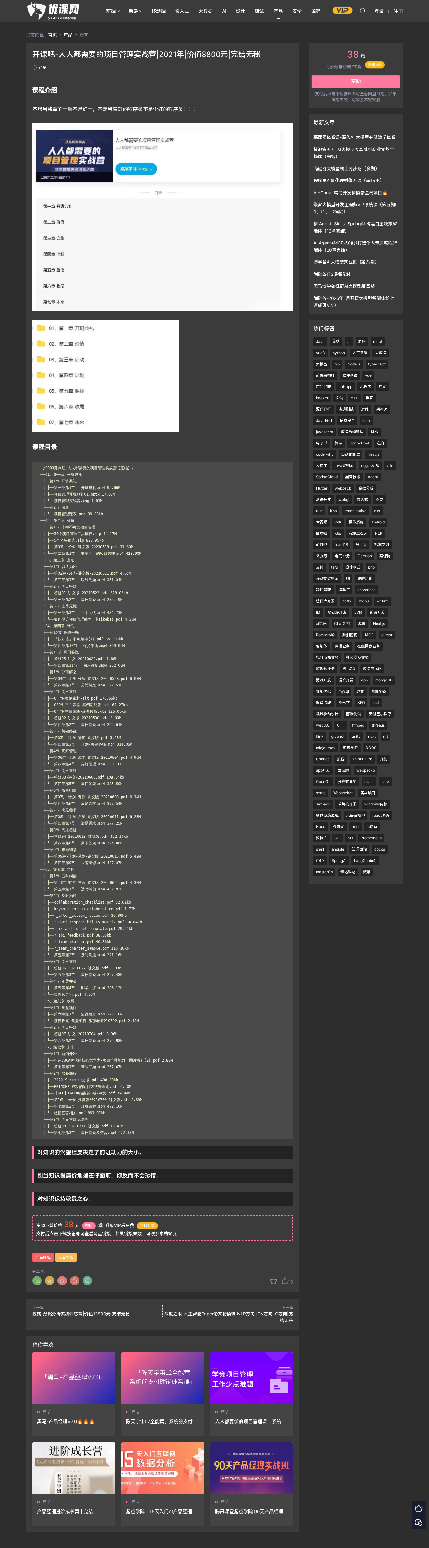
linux (366, 420)
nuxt (372, 736)
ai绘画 (321, 623)
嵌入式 (182, 11)
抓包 (341, 759)
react (377, 341)
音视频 (321, 522)
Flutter (321, 488)
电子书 (321, 443)
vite (390, 465)
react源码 (380, 815)
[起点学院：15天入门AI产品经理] (162, 1468)
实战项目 (367, 792)
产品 (278, 11)
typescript (377, 364)
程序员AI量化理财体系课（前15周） (348, 180)
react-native (356, 510)
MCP (369, 634)
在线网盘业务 (368, 646)
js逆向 (372, 826)
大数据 (205, 11)
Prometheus (371, 838)
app (364, 680)
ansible (338, 849)
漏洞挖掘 (349, 634)
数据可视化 (372, 668)
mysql (344, 691)
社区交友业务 (357, 657)
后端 (133, 11)
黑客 (369, 398)
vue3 (320, 352)
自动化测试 (350, 454)
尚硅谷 (321, 544)
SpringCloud (327, 477)
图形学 (344, 702)
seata (321, 792)
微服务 (321, 556)
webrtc (383, 601)
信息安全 (347, 420)
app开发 (323, 770)
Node (320, 826)
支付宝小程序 (380, 713)
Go (337, 364)
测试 (259, 11)
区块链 (321, 533)
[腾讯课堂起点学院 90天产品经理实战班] (251, 1468)
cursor (386, 634)
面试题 (343, 770)
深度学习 (350, 747)
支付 (319, 567)
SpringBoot (359, 443)
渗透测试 (346, 409)
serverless (366, 589)
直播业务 (342, 646)
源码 (316, 11)
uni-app (345, 386)
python (339, 352)
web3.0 (322, 725)
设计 (240, 11)
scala (369, 781)
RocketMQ (325, 634)
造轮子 (344, 589)
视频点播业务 (327, 657)
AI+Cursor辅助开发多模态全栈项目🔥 (350, 192)
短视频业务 (325, 668)
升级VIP (375, 67)
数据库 (321, 838)
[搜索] (362, 10)
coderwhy (325, 454)
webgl (344, 499)
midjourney (325, 747)
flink (319, 736)
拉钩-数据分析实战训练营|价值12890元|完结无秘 (81, 1313)
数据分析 (366, 488)
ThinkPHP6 (362, 759)
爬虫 (374, 431)
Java (320, 341)
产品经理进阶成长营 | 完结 (65, 1511)
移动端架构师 (327, 578)
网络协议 (379, 691)
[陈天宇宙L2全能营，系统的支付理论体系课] (162, 1378)
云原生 (321, 465)
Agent (373, 477)
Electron (364, 556)
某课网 (385, 556)
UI (348, 578)
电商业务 (342, 556)
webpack (343, 488)
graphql (337, 736)
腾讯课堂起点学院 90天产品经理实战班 (251, 1512)
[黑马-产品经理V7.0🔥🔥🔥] (73, 1378)
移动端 (158, 11)
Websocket (343, 792)
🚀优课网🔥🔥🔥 (54, 11)
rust (319, 510)
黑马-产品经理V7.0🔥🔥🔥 (66, 1422)
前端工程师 (358, 533)
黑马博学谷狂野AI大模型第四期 (344, 286)
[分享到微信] (37, 1280)
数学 (367, 871)
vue (368, 375)
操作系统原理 (327, 815)
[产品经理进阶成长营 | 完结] (73, 1468)
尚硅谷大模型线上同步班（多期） (346, 168)
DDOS (371, 747)
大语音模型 (355, 815)
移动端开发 (337, 612)
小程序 (365, 386)
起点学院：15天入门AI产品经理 (159, 1511)
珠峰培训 (364, 578)
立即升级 (147, 1225)
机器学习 (381, 544)
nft (385, 736)
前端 (111, 11)
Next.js (379, 623)
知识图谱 (359, 849)
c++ (354, 398)
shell (320, 849)
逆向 (380, 443)
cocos (379, 849)
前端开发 (377, 612)
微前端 (338, 826)
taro (334, 567)
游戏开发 (323, 680)
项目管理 (65, 1257)
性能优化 (323, 691)
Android (378, 522)
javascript (324, 431)
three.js (378, 725)
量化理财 (348, 871)
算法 (338, 443)
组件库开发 (325, 601)
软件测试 (349, 375)
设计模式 (353, 567)
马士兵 (361, 544)
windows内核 (376, 804)
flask (385, 781)
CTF (341, 725)
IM (318, 612)
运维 (365, 409)
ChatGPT (342, 623)
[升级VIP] (419, 1508)
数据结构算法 (352, 431)
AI (224, 11)
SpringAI (339, 860)
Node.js (354, 364)
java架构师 (344, 465)
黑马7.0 (348, 668)
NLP (379, 533)
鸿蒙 (362, 623)
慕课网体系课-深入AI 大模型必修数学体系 (354, 137)
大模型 (321, 364)
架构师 (382, 409)
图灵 (379, 499)
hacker (322, 398)
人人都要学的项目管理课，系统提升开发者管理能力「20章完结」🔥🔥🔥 (251, 1422)
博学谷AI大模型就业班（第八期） (346, 262)
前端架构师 (325, 375)
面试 (339, 398)
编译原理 (323, 702)
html (355, 826)
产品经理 (43, 1257)
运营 (360, 691)
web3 (364, 601)
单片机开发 (347, 804)
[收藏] (273, 1280)
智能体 (321, 646)
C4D (320, 860)
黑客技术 (352, 477)
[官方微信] (419, 1522)
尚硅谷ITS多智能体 (332, 274)
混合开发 (346, 680)
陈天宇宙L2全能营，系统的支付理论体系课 (161, 1422)
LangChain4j (365, 860)
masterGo (324, 871)
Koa (333, 510)
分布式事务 (347, 781)
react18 (341, 544)
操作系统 (356, 522)
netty (346, 601)
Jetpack (323, 804)
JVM (358, 612)
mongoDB (384, 680)
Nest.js (373, 454)
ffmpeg (358, 725)
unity (356, 736)
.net (375, 702)
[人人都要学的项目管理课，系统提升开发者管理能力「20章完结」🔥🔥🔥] (251, 1378)
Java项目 (324, 420)
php (371, 567)
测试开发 (323, 499)
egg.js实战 (370, 465)
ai (348, 341)
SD (350, 838)
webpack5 (365, 770)
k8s (338, 533)
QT (337, 838)
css (377, 510)
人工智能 (359, 352)
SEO (361, 702)
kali (338, 522)
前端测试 (353, 713)
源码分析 (323, 409)
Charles (322, 759)
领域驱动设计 (327, 713)
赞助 (89, 1225)
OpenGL (323, 781)
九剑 (383, 759)
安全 (297, 11)
